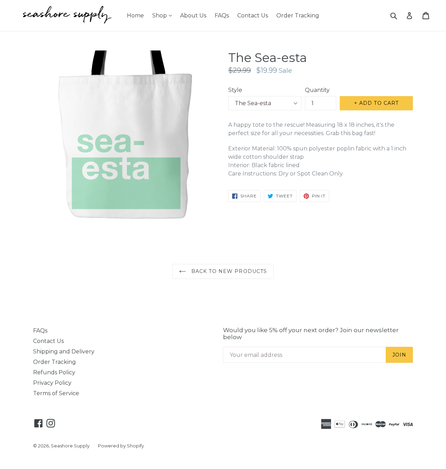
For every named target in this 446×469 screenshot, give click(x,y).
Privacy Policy (52, 383)
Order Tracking (297, 15)
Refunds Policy (54, 372)
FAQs (222, 15)
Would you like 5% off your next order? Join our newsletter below (311, 334)
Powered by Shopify (121, 445)
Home (135, 15)
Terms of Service (56, 393)
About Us (193, 15)
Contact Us (252, 15)
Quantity (317, 90)
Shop (163, 15)
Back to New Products (228, 271)
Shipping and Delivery (63, 351)
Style (235, 90)
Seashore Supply (70, 445)
